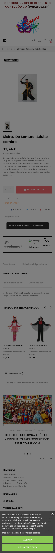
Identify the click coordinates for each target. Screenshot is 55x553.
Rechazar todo (27, 547)
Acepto (27, 539)
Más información (10, 532)
